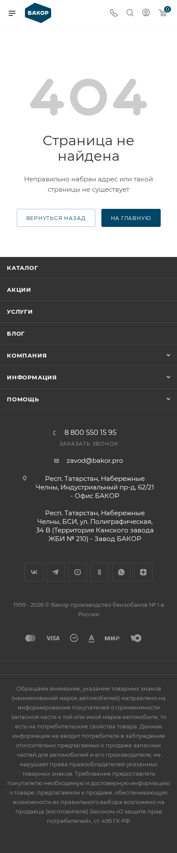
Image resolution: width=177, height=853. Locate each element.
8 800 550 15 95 (90, 432)
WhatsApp (121, 572)
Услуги (20, 311)
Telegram (55, 572)
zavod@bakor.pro (95, 460)
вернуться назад (56, 218)
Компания (27, 355)
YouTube (77, 572)
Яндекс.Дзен (143, 572)
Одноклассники (99, 572)
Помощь (23, 399)
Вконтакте (33, 572)
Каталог (22, 267)
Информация (32, 377)
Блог (16, 333)
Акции (19, 289)
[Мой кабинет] (146, 13)
